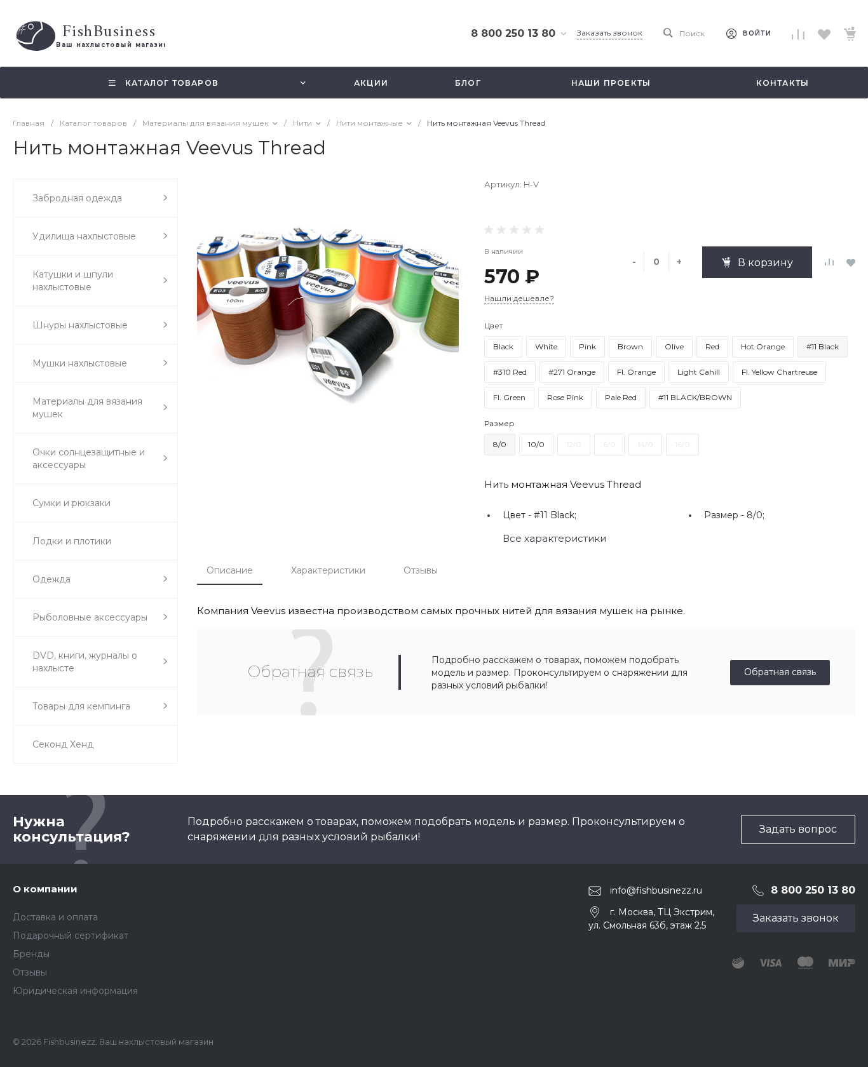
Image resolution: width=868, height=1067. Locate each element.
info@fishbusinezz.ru (656, 890)
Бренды (31, 954)
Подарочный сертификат (70, 935)
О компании (45, 889)
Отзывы (420, 570)
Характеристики (328, 570)
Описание (230, 570)
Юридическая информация (75, 991)
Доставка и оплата (55, 917)
